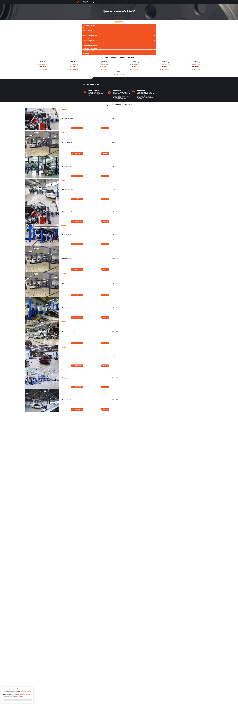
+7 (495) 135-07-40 (42, 64)
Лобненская (73, 61)
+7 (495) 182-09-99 (134, 64)
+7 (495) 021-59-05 (73, 64)
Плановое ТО (120, 2)
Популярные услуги (132, 2)
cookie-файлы (23, 691)
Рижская (119, 71)
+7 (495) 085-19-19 (195, 69)
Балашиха (164, 61)
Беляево (134, 66)
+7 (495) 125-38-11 (103, 69)
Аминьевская (103, 66)
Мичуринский (195, 66)
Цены (142, 2)
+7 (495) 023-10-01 (42, 69)
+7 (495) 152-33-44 (195, 64)
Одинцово (164, 66)
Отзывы (151, 2)
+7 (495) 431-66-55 (103, 64)
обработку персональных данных (24, 692)
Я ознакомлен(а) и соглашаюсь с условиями (14, 696)
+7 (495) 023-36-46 (165, 69)
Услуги (111, 2)
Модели (103, 2)
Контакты (157, 2)
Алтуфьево (42, 61)
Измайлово (73, 66)
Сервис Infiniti (95, 2)
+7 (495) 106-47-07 (73, 69)
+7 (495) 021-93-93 (165, 64)
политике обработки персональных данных (21, 694)
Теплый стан (42, 66)
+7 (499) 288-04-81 (134, 69)
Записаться (105, 128)
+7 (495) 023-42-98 (119, 74)
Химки (134, 61)
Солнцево (195, 61)
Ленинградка (103, 61)
